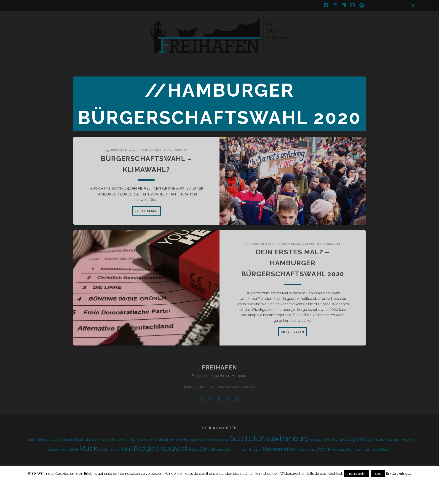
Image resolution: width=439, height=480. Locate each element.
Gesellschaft (247, 438)
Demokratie (86, 439)
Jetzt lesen (148, 212)
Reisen (193, 449)
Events (152, 439)
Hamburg (294, 438)
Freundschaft (221, 439)
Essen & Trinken (126, 439)
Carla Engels (153, 150)
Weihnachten (342, 450)
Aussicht (178, 150)
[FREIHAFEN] (297, 57)
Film (171, 439)
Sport (245, 449)
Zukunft (385, 450)
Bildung (45, 440)
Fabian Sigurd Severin (298, 243)
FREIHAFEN (219, 367)
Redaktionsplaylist (160, 448)
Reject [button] (378, 473)
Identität (315, 439)
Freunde (207, 439)
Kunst (62, 449)
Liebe (72, 449)
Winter (359, 449)
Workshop (371, 449)
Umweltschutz (305, 449)
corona (59, 439)
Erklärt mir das (399, 474)
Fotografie (192, 440)
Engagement (106, 439)
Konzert (407, 439)
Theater (255, 449)
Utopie (323, 449)
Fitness (179, 439)
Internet (327, 439)
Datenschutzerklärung (232, 387)
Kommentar (375, 439)
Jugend (355, 439)
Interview (339, 439)
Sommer (234, 449)
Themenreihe (278, 449)
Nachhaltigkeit (108, 449)
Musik (88, 448)
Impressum (194, 387)
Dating (71, 439)
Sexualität (221, 449)
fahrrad (163, 439)
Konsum (393, 439)
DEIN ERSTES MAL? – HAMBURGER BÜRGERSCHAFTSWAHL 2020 (292, 263)
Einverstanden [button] (356, 473)
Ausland (32, 439)
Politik (125, 449)
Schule (207, 449)
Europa (142, 439)
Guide (272, 439)
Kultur (52, 449)
